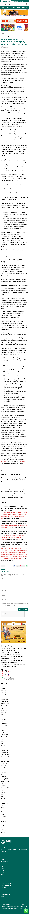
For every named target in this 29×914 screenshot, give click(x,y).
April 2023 (3, 772)
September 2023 (5, 761)
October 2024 (4, 732)
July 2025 (3, 712)
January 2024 (4, 752)
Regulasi (3, 827)
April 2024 (3, 745)
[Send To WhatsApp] (27, 566)
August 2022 (4, 790)
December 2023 (5, 754)
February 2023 (4, 776)
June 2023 (3, 768)
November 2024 (5, 730)
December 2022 (5, 781)
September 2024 (5, 734)
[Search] (27, 4)
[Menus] (2, 4)
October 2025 (4, 706)
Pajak (2, 825)
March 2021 (4, 807)
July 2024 (3, 739)
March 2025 (4, 721)
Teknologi (3, 830)
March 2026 (4, 695)
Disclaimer (3, 887)
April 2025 (3, 719)
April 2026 (3, 692)
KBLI (2, 819)
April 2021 (3, 805)
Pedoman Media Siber (6, 885)
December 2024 (5, 728)
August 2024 (4, 737)
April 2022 (3, 799)
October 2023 (4, 759)
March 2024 (4, 748)
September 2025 (5, 708)
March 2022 (4, 801)
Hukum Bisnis (4, 816)
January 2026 (4, 699)
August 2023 (4, 763)
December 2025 (5, 701)
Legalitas (3, 821)
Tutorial (3, 832)
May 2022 (3, 796)
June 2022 (3, 794)
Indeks (2, 896)
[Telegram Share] (23, 566)
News (2, 823)
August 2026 (4, 686)
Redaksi (3, 892)
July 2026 (3, 688)
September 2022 (5, 787)
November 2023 (5, 756)
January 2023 (4, 779)
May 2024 (3, 743)
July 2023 (3, 765)
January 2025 (4, 725)
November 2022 (5, 783)
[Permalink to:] (2, 47)
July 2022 (3, 792)
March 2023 (4, 774)
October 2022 (4, 785)
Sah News (7, 4)
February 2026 (4, 697)
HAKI (2, 814)
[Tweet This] (17, 566)
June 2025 (3, 714)
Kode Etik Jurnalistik (6, 883)
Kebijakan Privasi (5, 894)
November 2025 (5, 703)
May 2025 (3, 717)
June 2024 (3, 741)
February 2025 (4, 723)
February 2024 (4, 750)
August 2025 (4, 710)
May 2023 (3, 770)
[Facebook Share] (14, 566)
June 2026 (3, 690)
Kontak (3, 890)
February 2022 (4, 803)
